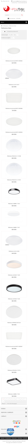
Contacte (25, 438)
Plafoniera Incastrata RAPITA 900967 (14, 346)
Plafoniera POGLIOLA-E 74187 (14, 179)
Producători (8, 438)
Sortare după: (4, 34)
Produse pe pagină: (5, 37)
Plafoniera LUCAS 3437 (14, 84)
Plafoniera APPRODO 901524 (14, 322)
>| (3, 401)
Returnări (14, 438)
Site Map (20, 438)
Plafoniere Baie (12, 25)
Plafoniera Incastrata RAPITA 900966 (14, 108)
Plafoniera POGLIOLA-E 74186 (14, 156)
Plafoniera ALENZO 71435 (14, 298)
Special (2, 438)
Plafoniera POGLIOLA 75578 (14, 370)
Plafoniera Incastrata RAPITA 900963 (14, 132)
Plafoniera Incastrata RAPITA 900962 (14, 60)
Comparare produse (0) (12, 31)
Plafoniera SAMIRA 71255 (14, 394)
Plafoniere (5, 25)
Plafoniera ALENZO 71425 (14, 275)
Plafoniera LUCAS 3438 (14, 251)
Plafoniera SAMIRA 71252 (14, 203)
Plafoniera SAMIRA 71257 (14, 227)
